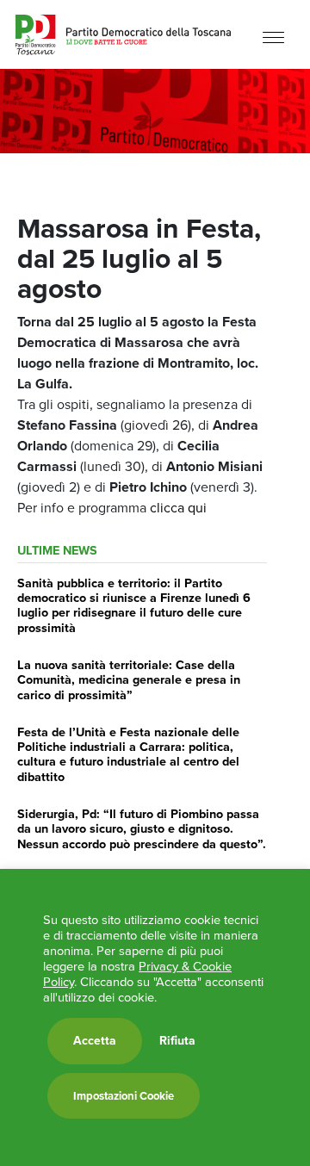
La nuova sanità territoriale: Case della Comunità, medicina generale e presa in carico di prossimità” (128, 679)
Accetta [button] (94, 1041)
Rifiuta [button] (177, 1041)
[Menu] (273, 36)
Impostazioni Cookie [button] (123, 1096)
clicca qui (178, 508)
